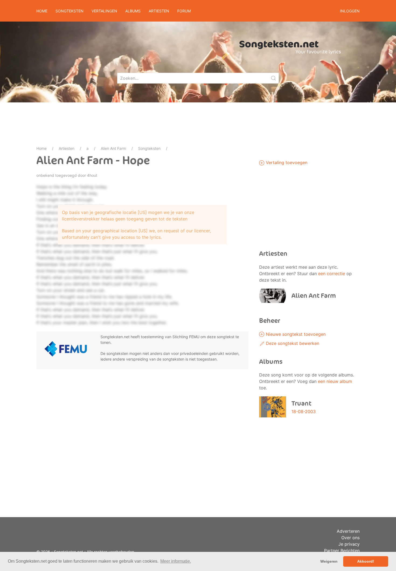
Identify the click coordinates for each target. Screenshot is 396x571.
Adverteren (348, 531)
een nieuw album (335, 381)
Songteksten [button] (69, 11)
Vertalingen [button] (104, 11)
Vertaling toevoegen (286, 162)
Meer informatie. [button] (175, 561)
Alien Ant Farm (113, 148)
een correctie (331, 273)
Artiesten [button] (159, 11)
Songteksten (149, 148)
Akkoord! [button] (365, 561)
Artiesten (66, 148)
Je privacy (349, 544)
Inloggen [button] (350, 11)
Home (41, 11)
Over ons (350, 537)
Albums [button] (133, 11)
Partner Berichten (342, 550)
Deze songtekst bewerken (292, 343)
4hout (92, 175)
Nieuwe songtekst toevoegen (295, 334)
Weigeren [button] (329, 561)
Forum (184, 11)
